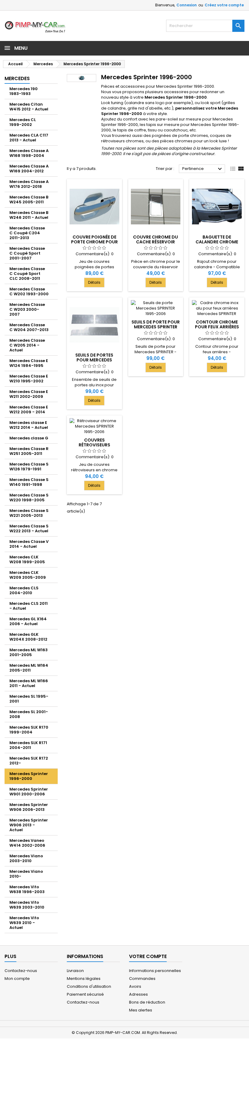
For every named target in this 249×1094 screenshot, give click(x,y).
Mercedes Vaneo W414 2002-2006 (27, 843)
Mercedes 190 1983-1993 (23, 91)
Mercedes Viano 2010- (26, 874)
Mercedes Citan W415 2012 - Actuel (28, 106)
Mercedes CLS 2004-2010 (24, 590)
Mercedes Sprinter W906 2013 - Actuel (28, 825)
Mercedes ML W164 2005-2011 (28, 667)
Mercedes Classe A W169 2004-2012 (29, 168)
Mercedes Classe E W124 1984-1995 (28, 363)
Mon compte (17, 978)
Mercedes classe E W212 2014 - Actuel (28, 425)
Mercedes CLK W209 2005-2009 (27, 575)
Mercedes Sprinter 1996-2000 (28, 776)
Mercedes (17, 78)
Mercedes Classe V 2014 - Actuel (29, 544)
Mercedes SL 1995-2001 (28, 698)
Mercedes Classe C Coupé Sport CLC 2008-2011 (27, 273)
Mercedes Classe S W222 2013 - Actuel (29, 528)
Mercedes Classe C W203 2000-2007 (27, 309)
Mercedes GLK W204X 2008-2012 (28, 637)
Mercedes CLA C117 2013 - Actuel (28, 137)
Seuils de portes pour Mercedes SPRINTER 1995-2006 (94, 360)
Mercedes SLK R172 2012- (28, 760)
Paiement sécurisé (85, 994)
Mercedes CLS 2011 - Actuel (28, 606)
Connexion (186, 5)
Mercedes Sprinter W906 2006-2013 (28, 807)
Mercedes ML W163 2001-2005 (28, 652)
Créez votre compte (224, 5)
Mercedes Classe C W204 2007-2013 (29, 327)
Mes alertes (140, 1010)
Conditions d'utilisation (89, 986)
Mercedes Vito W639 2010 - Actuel (24, 922)
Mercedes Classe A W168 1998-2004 (29, 153)
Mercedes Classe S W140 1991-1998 (29, 482)
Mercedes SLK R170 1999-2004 (28, 729)
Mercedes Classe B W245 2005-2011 (28, 199)
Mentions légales (84, 978)
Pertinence (202, 169)
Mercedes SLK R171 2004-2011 (28, 745)
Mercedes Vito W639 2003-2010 (26, 904)
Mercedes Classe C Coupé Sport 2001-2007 (27, 253)
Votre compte (148, 956)
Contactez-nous (21, 971)
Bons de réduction (147, 1002)
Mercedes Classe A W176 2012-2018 (29, 184)
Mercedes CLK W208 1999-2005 (27, 559)
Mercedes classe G (28, 438)
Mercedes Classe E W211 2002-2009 (28, 394)
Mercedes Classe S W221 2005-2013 (29, 513)
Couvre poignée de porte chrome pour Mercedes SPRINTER (94, 242)
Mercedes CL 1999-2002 (22, 122)
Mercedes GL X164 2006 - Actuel (28, 621)
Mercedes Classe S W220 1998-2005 (29, 497)
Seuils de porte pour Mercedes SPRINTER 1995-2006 (155, 327)
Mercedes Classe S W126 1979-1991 (29, 466)
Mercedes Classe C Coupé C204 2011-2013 (27, 233)
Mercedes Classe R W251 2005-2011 (29, 451)
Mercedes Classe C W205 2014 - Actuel (27, 345)
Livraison (75, 971)
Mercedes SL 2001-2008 (28, 714)
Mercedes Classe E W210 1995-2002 (28, 378)
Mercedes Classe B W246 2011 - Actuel (28, 215)
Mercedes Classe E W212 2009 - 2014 (28, 409)
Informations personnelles (155, 971)
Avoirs (135, 986)
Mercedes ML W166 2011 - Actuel (28, 683)
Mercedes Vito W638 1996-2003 (27, 889)
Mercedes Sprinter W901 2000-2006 (28, 791)
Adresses (138, 994)
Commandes (142, 978)
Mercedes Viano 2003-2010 (26, 858)
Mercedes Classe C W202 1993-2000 (29, 291)
